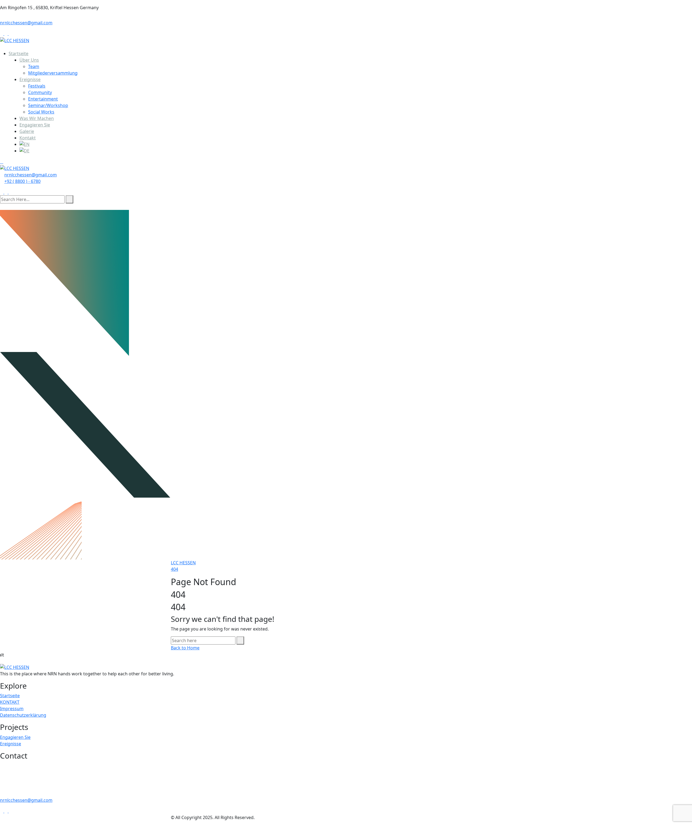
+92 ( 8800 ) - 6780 (22, 181)
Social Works (41, 112)
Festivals (36, 86)
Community (40, 92)
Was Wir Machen (36, 118)
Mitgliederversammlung (53, 73)
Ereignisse (30, 79)
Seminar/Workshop (48, 105)
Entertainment (43, 99)
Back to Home (185, 648)
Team (33, 66)
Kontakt (27, 138)
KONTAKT (9, 702)
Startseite (18, 53)
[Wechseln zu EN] (355, 144)
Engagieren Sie (34, 125)
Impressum (12, 709)
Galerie (26, 131)
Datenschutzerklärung (23, 715)
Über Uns (29, 60)
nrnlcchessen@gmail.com (26, 23)
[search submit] (69, 199)
